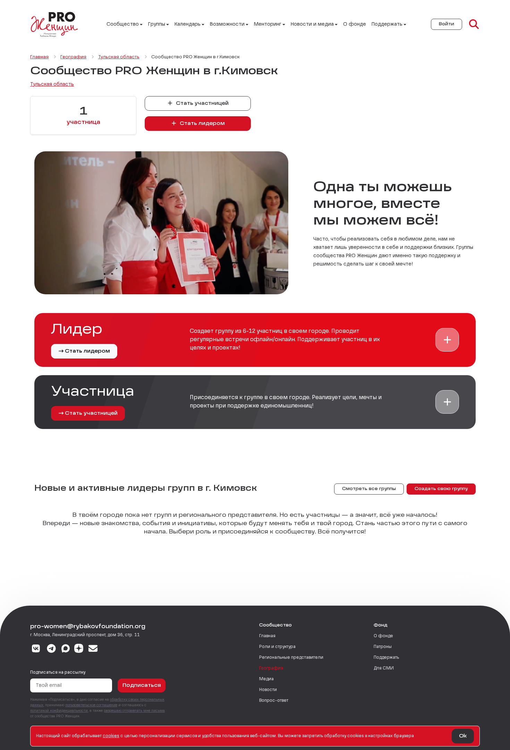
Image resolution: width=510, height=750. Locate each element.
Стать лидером (201, 123)
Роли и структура (277, 647)
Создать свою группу (441, 489)
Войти (446, 24)
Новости (268, 690)
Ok (463, 736)
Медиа (266, 679)
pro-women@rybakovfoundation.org (87, 627)
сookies (111, 736)
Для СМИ (384, 668)
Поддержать (386, 658)
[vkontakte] (36, 649)
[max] (65, 649)
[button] (447, 340)
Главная (267, 636)
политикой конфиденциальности (59, 711)
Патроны (383, 647)
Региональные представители (291, 658)
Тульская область (52, 84)
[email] (93, 649)
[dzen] (78, 649)
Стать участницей (202, 103)
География (271, 668)
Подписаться (141, 685)
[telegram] (51, 649)
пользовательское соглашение (91, 705)
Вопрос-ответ (273, 701)
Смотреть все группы (369, 489)
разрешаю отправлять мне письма (134, 711)
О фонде (354, 24)
